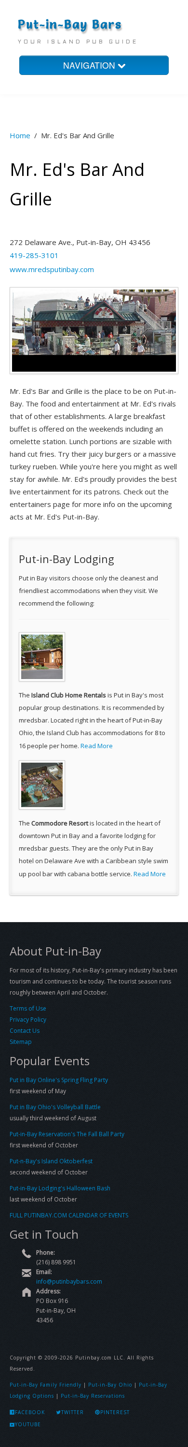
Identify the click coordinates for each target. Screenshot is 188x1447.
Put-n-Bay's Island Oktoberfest (51, 1161)
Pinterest (115, 1412)
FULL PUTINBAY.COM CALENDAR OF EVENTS (69, 1215)
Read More (97, 745)
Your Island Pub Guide (78, 42)
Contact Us (25, 1031)
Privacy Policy (28, 1019)
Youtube (28, 1424)
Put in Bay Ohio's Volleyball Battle (55, 1107)
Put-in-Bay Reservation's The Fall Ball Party (67, 1134)
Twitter (72, 1412)
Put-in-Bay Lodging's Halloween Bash (60, 1188)
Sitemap (21, 1042)
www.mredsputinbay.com (52, 269)
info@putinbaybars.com (69, 1281)
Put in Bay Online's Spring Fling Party (59, 1080)
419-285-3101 (34, 255)
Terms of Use (28, 1008)
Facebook (30, 1412)
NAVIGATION (90, 65)
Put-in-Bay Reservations (93, 1395)
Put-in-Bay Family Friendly (45, 1384)
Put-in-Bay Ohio (110, 1384)
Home (20, 135)
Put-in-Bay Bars (70, 24)
